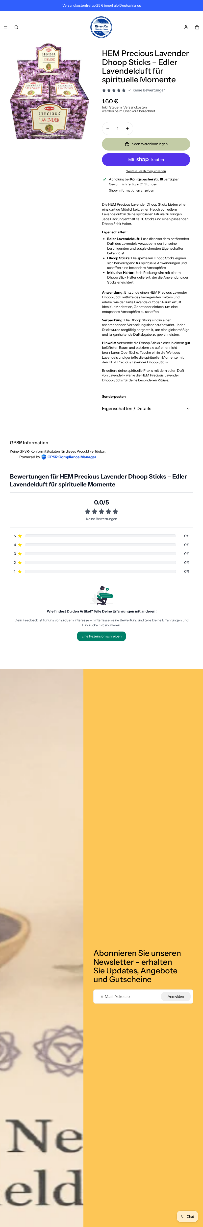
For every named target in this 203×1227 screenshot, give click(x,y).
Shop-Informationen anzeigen (131, 190)
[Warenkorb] (197, 27)
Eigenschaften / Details (126, 408)
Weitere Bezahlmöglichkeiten (146, 171)
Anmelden (176, 996)
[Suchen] (16, 27)
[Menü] (5, 27)
